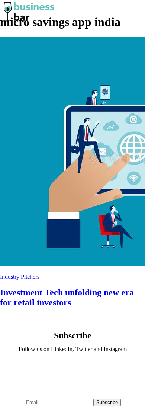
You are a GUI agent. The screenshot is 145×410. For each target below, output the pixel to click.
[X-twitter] (72, 369)
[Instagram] (94, 369)
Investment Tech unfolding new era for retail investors (67, 297)
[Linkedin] (50, 369)
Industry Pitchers (19, 277)
